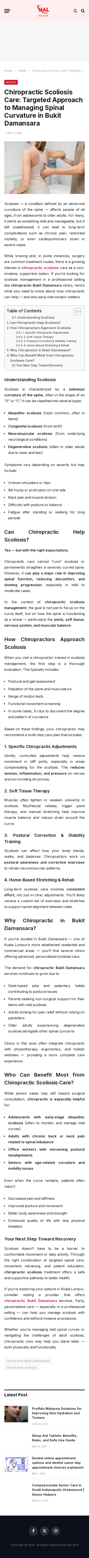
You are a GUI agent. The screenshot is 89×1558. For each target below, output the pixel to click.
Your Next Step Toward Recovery (39, 365)
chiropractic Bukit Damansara (27, 1361)
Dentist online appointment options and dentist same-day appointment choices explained (57, 1462)
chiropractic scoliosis (21, 1367)
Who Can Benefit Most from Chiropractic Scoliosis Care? (42, 358)
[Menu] (7, 11)
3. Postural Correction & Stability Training (50, 341)
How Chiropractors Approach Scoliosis (40, 328)
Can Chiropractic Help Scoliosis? (35, 323)
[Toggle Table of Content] (75, 311)
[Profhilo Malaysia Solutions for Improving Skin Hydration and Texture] (16, 1414)
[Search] (82, 11)
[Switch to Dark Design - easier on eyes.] (75, 11)
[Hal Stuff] (42, 11)
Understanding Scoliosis (36, 317)
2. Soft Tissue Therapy (38, 337)
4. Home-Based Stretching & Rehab (46, 345)
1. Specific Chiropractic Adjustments (46, 332)
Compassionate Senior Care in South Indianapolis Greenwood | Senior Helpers (58, 1490)
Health (11, 82)
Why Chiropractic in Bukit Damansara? (40, 350)
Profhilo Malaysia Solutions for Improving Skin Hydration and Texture (57, 1413)
